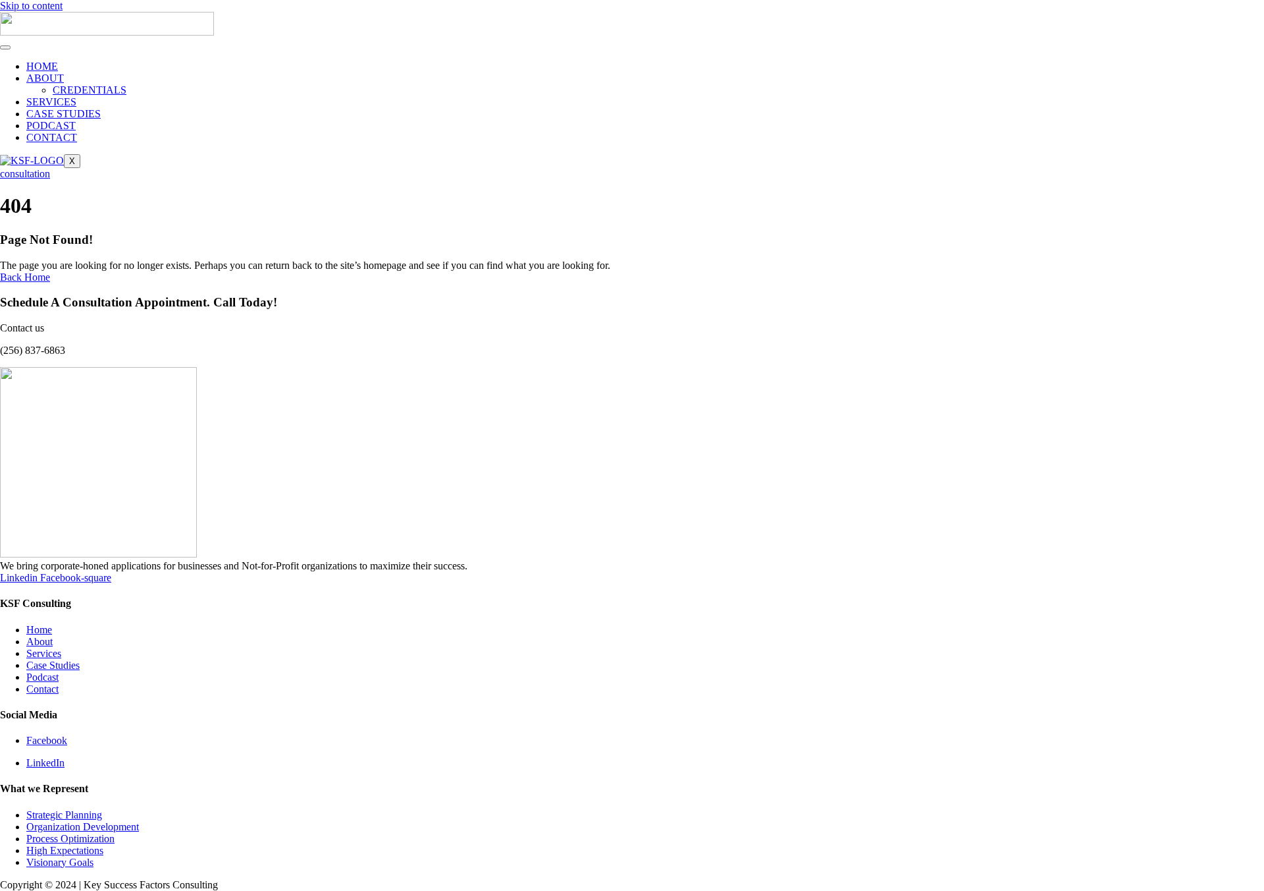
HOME (42, 66)
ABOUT (45, 78)
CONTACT (51, 137)
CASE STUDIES (63, 113)
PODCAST (51, 125)
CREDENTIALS (89, 90)
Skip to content (31, 5)
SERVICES (51, 101)
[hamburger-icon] (5, 47)
